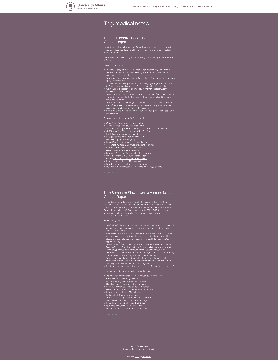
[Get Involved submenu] (211, 6)
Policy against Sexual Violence (129, 69)
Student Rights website (128, 150)
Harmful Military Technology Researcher (147, 110)
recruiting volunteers (122, 78)
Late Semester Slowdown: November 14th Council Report (137, 195)
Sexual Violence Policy (116, 125)
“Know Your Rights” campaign (138, 153)
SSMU (137, 357)
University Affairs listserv (130, 147)
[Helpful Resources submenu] (171, 6)
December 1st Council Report (127, 50)
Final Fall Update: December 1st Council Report (128, 40)
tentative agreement (117, 97)
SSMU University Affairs (132, 131)
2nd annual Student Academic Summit (130, 158)
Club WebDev (146, 357)
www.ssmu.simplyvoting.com (117, 215)
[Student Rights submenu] (195, 6)
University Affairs (91, 5)
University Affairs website (131, 161)
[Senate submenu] (140, 6)
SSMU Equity (127, 155)
